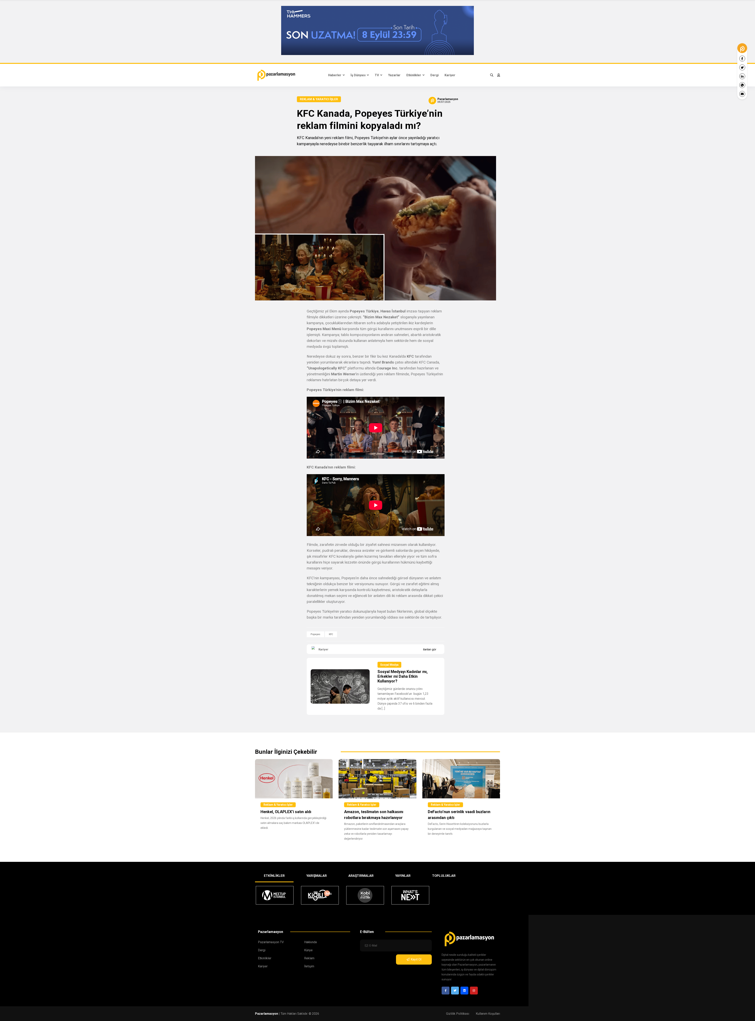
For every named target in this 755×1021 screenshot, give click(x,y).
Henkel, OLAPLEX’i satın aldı (286, 811)
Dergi (434, 75)
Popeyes (315, 634)
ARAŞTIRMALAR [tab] (361, 876)
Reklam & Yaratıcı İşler (319, 99)
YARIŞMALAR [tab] (316, 876)
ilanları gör (429, 649)
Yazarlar (394, 75)
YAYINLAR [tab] (403, 876)
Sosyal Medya (389, 664)
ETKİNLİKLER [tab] (274, 876)
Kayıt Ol (416, 959)
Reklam (309, 958)
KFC (331, 634)
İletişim (309, 966)
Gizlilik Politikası (457, 1013)
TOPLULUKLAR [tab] (444, 876)
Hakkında (310, 942)
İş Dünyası (358, 75)
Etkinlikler (414, 75)
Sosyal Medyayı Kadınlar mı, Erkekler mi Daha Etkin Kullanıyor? (403, 676)
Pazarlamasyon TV (271, 942)
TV (377, 75)
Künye (308, 950)
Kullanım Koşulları (488, 1013)
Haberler (335, 75)
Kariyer (450, 75)
